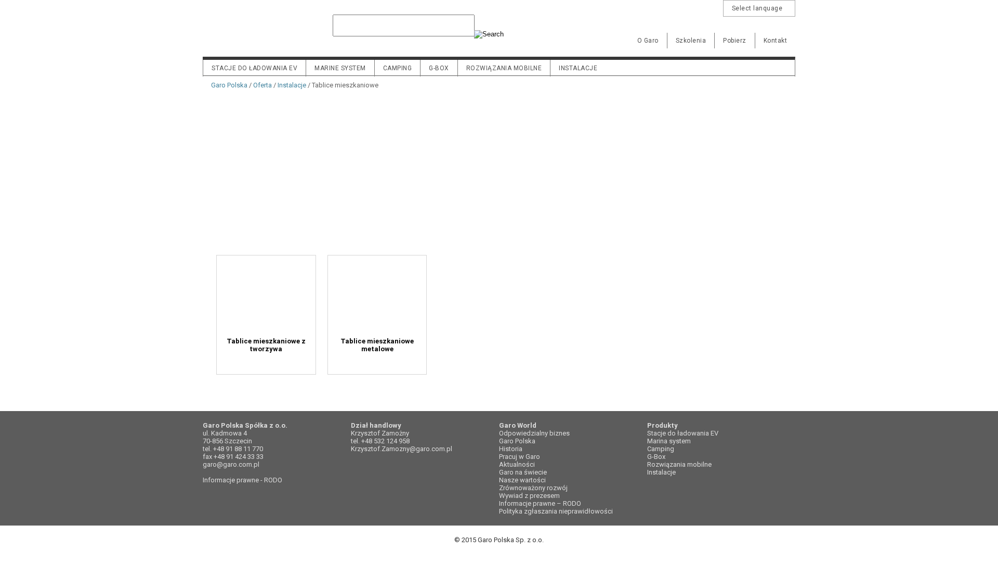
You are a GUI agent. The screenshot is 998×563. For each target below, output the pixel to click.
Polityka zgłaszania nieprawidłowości (556, 511)
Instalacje (578, 68)
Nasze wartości (522, 480)
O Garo (648, 40)
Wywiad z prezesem (529, 496)
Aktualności (517, 464)
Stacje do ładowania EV (254, 68)
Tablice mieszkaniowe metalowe (417, 341)
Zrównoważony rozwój (533, 488)
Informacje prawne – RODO (540, 503)
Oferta (262, 85)
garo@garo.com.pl (231, 464)
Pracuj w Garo (519, 456)
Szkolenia (691, 40)
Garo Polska (239, 33)
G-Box (656, 456)
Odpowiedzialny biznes (534, 433)
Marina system (669, 441)
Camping (397, 68)
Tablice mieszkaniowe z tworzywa (279, 341)
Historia (510, 449)
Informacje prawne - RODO (242, 480)
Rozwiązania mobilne (504, 68)
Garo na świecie (523, 472)
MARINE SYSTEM (340, 68)
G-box (439, 68)
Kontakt (775, 40)
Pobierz (734, 40)
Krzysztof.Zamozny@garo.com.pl (401, 449)
